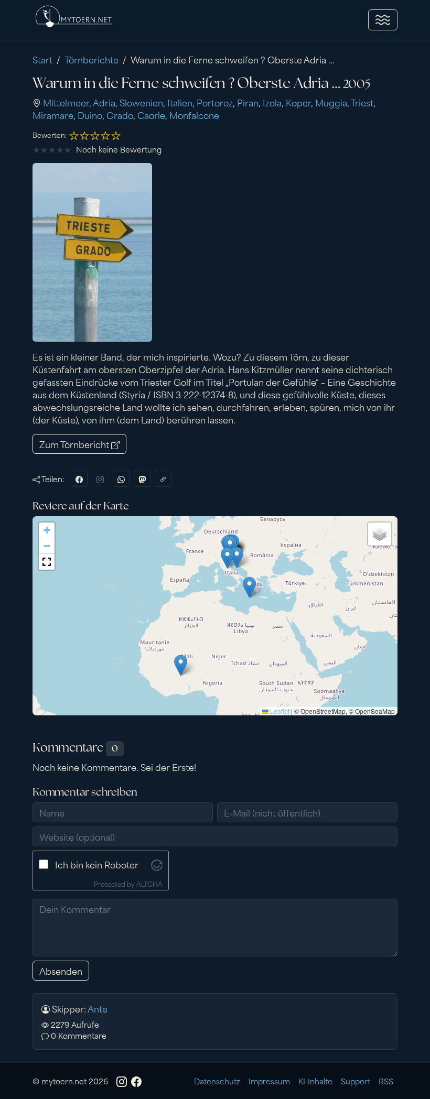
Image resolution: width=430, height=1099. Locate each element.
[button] (47, 530)
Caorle (151, 115)
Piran (248, 102)
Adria (104, 102)
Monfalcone (194, 115)
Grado (119, 115)
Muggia (331, 102)
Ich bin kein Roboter (96, 864)
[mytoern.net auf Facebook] (136, 1081)
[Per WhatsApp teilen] (121, 479)
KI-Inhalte (315, 1081)
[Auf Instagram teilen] (100, 479)
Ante (98, 1008)
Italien (179, 102)
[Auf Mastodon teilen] (142, 479)
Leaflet (278, 710)
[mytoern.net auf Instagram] (121, 1081)
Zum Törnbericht (75, 444)
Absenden (60, 970)
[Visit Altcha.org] (157, 864)
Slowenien (141, 102)
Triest (362, 102)
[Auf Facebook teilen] (79, 479)
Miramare (53, 115)
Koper (298, 102)
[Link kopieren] (163, 479)
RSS (386, 1081)
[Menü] (382, 19)
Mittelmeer (66, 102)
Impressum (269, 1081)
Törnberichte (91, 59)
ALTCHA (149, 883)
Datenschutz (217, 1081)
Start (42, 59)
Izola (272, 102)
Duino (90, 115)
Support (355, 1081)
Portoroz (215, 102)
